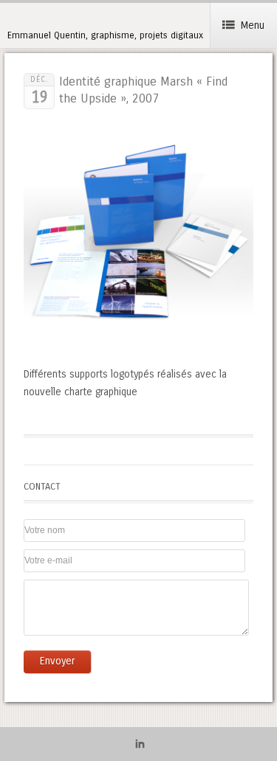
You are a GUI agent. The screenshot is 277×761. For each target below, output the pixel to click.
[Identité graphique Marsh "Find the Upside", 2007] (138, 345)
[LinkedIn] (140, 746)
